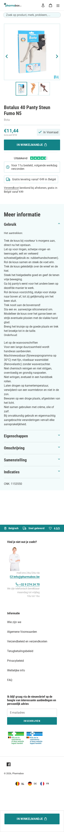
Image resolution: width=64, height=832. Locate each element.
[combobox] (32, 15)
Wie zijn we (14, 622)
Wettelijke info (16, 670)
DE (35, 783)
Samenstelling (15, 460)
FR (47, 783)
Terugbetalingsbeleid (20, 651)
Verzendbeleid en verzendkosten (27, 641)
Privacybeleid (15, 660)
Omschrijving (14, 448)
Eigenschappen (16, 436)
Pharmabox (18, 773)
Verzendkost (11, 187)
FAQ (9, 680)
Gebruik (10, 224)
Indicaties (12, 472)
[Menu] (58, 5)
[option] (32, 784)
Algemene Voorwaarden (22, 631)
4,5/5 (57, 528)
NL (22, 783)
